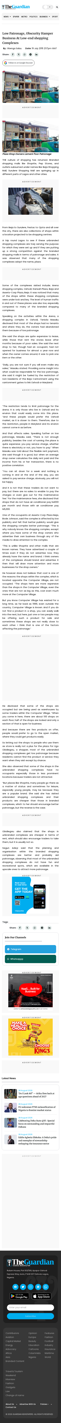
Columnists (35, 1353)
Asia (8, 1357)
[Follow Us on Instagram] (31, 1287)
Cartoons (34, 1349)
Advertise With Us (28, 1404)
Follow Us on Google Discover (20, 63)
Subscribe (30, 1316)
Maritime (49, 1353)
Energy (9, 1345)
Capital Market (13, 1341)
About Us (10, 1404)
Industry (49, 1345)
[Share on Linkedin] (36, 54)
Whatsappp (16, 958)
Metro (24, 16)
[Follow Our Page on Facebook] (15, 1287)
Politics (33, 16)
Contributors (12, 1333)
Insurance (50, 1349)
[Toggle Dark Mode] (47, 7)
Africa (9, 1353)
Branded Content (15, 1361)
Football (49, 1341)
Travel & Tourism (14, 1371)
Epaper (16, 16)
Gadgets (10, 1387)
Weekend (11, 1375)
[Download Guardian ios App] (41, 1296)
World (48, 1357)
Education (34, 1345)
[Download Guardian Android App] (19, 1296)
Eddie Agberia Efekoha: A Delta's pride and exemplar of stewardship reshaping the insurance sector (37, 1140)
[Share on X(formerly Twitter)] (19, 54)
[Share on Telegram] (30, 54)
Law (8, 1391)
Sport (55, 16)
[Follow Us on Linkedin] (38, 1287)
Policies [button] (43, 1404)
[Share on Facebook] (12, 54)
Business (44, 16)
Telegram (16, 949)
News (6, 16)
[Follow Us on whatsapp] (46, 1287)
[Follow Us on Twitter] (23, 1287)
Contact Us (11, 1407)
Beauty (32, 1341)
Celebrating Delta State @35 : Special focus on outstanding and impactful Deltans (36, 1123)
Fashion (49, 1337)
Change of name (15, 1395)
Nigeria (32, 1357)
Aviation (10, 1337)
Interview (10, 1379)
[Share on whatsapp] (24, 54)
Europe (32, 1337)
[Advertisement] (30, 667)
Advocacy (11, 1349)
